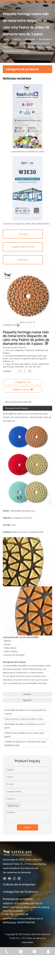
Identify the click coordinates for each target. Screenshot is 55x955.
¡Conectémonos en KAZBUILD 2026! (27, 151)
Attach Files (13, 806)
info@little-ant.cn (34, 918)
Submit (27, 827)
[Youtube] (9, 878)
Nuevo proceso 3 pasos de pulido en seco (24, 719)
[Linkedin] (19, 878)
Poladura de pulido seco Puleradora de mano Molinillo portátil (25, 743)
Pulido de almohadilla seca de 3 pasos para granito (24, 735)
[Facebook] (4, 878)
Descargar (23, 234)
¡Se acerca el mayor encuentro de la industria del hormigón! (27, 223)
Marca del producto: (14, 402)
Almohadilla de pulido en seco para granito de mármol (25, 712)
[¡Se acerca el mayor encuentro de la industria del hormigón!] (27, 188)
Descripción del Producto (16, 408)
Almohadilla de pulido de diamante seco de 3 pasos (25, 726)
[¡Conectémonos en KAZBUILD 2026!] (27, 116)
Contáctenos (23, 259)
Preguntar (20, 382)
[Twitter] (14, 878)
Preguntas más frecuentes (23, 246)
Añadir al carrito (21, 389)
